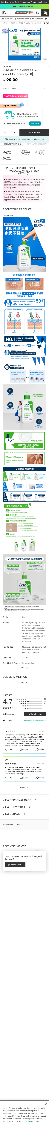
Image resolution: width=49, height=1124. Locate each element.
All (4, 721)
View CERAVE (12, 813)
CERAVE (7, 66)
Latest (9, 721)
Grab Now (35, 123)
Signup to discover (14, 865)
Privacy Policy (32, 1121)
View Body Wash (14, 807)
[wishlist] (27, 74)
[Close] (46, 1104)
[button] (45, 12)
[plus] (14, 132)
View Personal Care (17, 800)
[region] (24, 1112)
